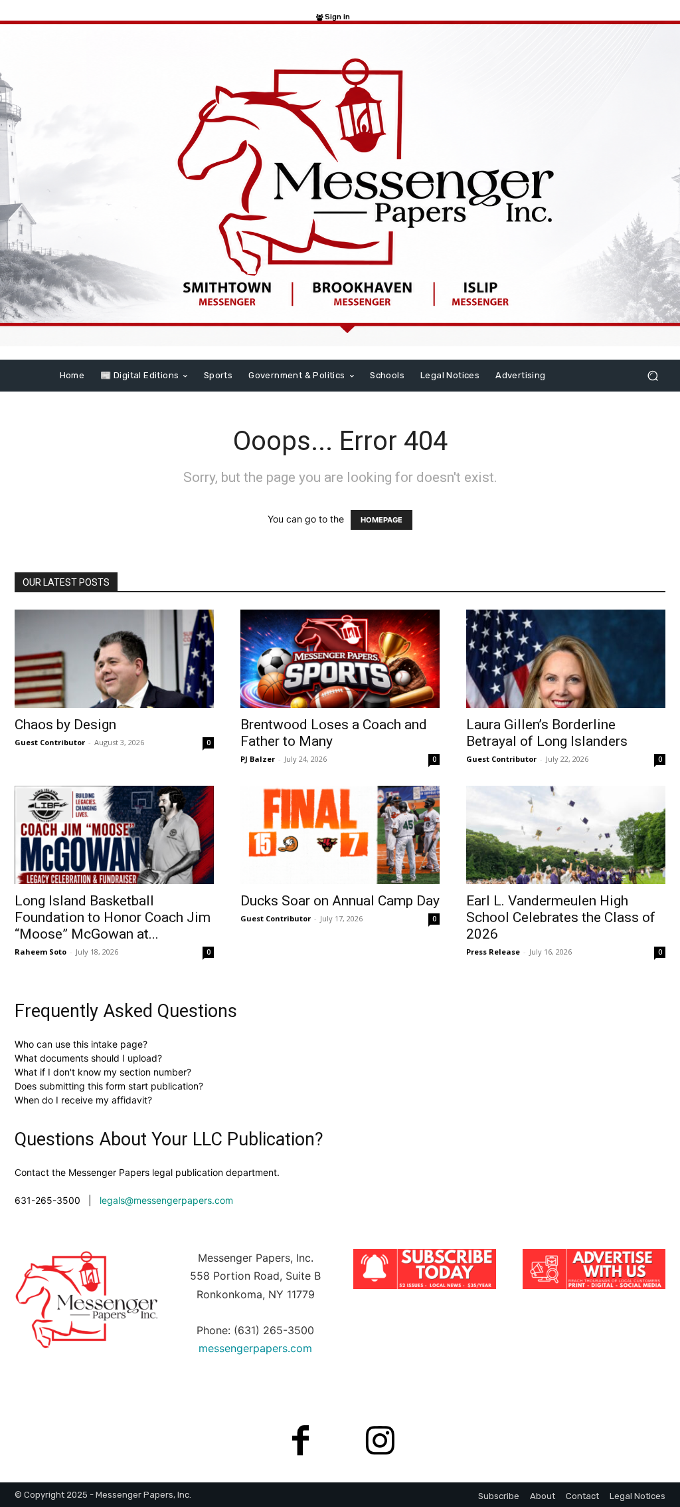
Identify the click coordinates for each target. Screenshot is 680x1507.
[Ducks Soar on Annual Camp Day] (340, 835)
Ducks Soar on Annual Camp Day (340, 901)
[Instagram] (379, 1442)
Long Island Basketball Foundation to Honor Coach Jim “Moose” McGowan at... (113, 917)
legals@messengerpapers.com (166, 1200)
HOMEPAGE (381, 519)
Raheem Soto (40, 952)
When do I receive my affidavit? (83, 1099)
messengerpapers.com (255, 1348)
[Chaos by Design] (114, 659)
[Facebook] (300, 1442)
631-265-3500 (47, 1200)
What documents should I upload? (88, 1058)
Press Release (493, 952)
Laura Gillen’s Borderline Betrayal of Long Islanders (547, 733)
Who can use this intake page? (81, 1044)
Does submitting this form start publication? (109, 1086)
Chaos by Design (65, 725)
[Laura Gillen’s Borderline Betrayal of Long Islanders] (565, 659)
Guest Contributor (50, 742)
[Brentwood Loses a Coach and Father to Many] (340, 659)
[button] (652, 375)
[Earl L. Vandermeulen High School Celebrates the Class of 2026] (565, 835)
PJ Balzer (257, 759)
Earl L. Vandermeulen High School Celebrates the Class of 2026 (560, 917)
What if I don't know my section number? (103, 1072)
